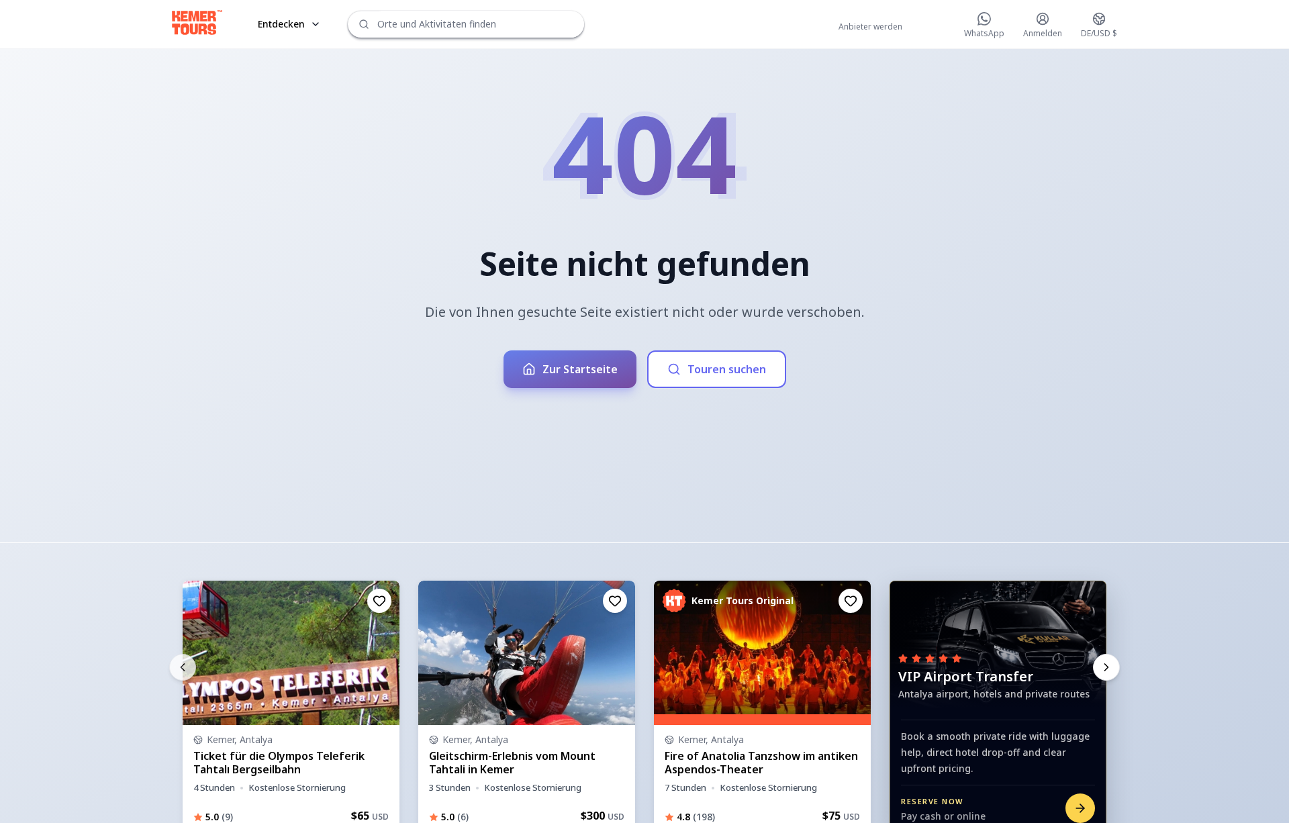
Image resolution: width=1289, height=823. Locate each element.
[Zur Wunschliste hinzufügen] (379, 601)
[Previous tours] (182, 667)
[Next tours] (1106, 667)
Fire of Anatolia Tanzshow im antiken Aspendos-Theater (761, 762)
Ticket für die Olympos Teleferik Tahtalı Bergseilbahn (279, 762)
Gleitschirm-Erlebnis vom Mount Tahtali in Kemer (512, 762)
